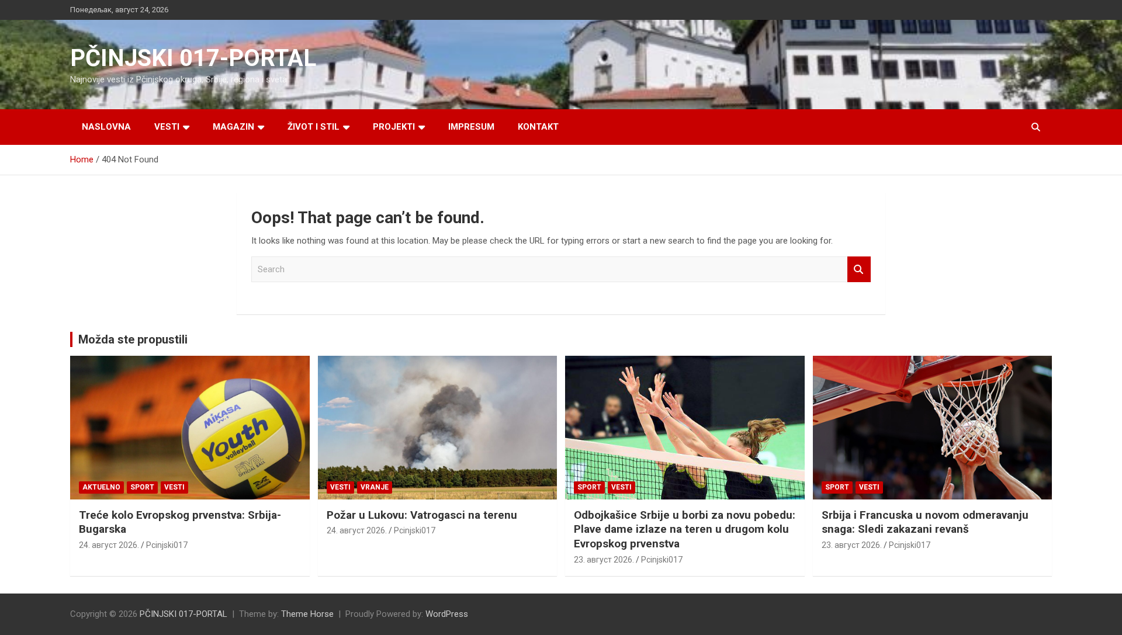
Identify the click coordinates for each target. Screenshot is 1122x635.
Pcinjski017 (167, 545)
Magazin (233, 127)
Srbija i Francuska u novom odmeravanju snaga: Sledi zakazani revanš (925, 522)
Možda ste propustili (133, 339)
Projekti (394, 127)
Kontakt (538, 127)
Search (859, 269)
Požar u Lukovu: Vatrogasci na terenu (422, 515)
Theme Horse (307, 614)
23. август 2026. (604, 559)
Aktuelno (101, 487)
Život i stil (314, 127)
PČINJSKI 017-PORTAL (193, 58)
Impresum (471, 127)
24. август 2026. (109, 545)
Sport (142, 487)
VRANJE (375, 487)
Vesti (166, 127)
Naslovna (106, 127)
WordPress (446, 614)
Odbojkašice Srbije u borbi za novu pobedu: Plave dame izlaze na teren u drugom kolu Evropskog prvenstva (684, 529)
